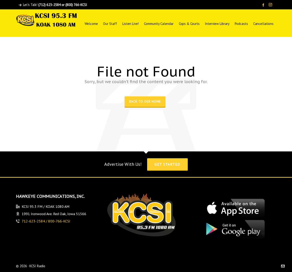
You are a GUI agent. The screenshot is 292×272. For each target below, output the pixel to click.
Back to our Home (145, 101)
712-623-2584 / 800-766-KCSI (46, 221)
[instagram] (271, 5)
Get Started (167, 164)
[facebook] (264, 5)
